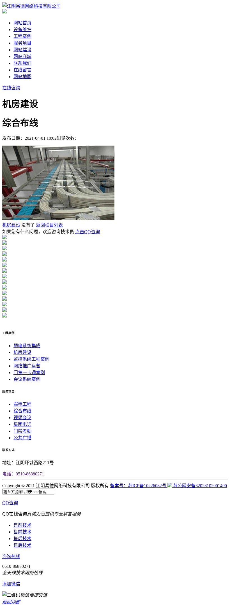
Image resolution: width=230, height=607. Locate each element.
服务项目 (22, 43)
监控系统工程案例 (31, 359)
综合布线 (22, 410)
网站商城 (22, 56)
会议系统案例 (26, 379)
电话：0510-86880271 (23, 473)
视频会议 (22, 417)
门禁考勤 (22, 431)
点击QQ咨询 (87, 231)
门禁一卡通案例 (29, 372)
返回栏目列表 (49, 225)
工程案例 (22, 36)
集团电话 (22, 424)
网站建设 (22, 49)
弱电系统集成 (26, 345)
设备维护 (22, 29)
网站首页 (22, 22)
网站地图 (22, 76)
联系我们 (22, 63)
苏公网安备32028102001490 (200, 485)
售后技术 (22, 538)
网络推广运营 (26, 365)
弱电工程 (22, 404)
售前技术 (22, 525)
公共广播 (22, 437)
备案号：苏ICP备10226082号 (138, 485)
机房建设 (11, 225)
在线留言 (22, 69)
